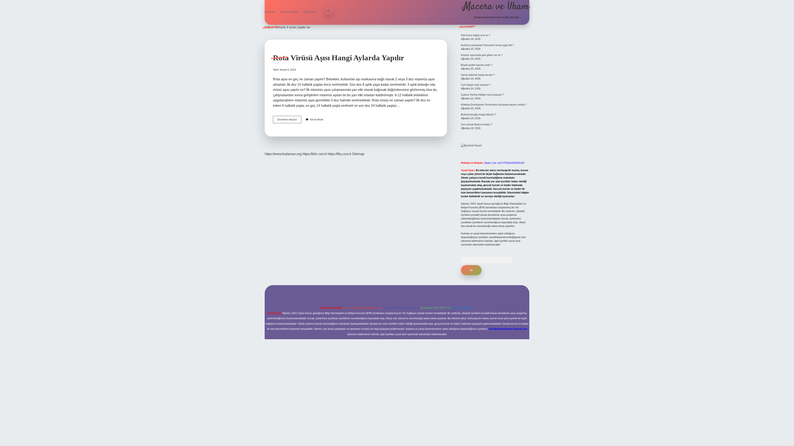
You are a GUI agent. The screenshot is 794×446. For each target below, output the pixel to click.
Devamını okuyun (289, 120)
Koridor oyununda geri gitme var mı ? (481, 55)
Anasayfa (270, 12)
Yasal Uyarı (309, 12)
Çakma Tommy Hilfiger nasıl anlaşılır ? (482, 94)
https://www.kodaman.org (283, 154)
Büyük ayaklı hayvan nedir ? (477, 65)
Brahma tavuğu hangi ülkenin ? (478, 114)
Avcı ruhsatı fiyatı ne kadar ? (476, 124)
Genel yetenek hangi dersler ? (478, 75)
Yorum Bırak (316, 119)
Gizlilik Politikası (289, 12)
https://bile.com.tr (314, 154)
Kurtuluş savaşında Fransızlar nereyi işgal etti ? (487, 45)
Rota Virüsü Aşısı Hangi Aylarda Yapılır (338, 57)
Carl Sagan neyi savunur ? (476, 84)
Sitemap (358, 154)
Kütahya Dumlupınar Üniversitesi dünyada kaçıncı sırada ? (494, 104)
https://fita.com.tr (339, 154)
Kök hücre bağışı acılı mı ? (475, 35)
